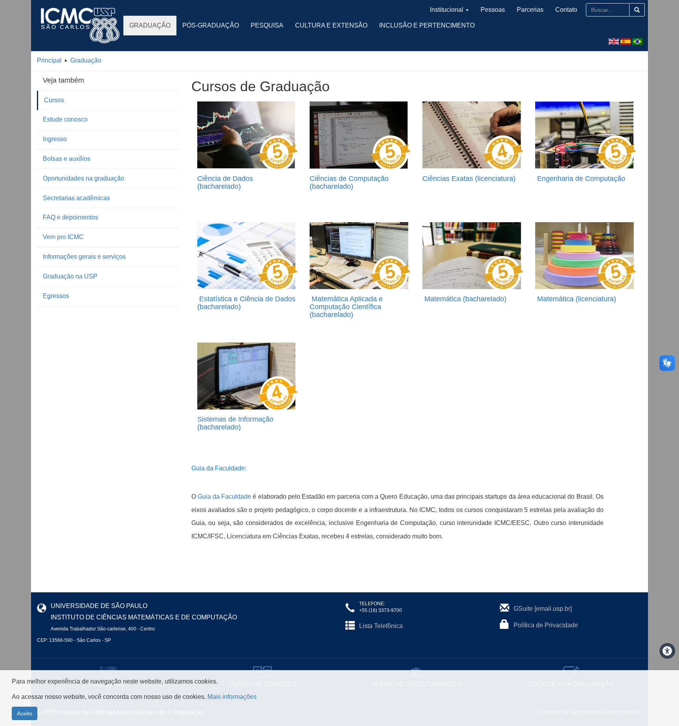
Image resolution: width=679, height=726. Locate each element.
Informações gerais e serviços (84, 256)
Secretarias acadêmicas (76, 198)
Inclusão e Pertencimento (427, 25)
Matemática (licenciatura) (576, 299)
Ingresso (55, 139)
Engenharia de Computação (581, 178)
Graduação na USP (70, 276)
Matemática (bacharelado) (465, 299)
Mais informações (232, 696)
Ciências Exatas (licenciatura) (469, 178)
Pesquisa (267, 25)
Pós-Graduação (210, 25)
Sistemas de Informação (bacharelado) (235, 423)
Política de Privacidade (546, 625)
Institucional (446, 9)
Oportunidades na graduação (83, 178)
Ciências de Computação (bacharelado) (349, 182)
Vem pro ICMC (63, 237)
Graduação (150, 25)
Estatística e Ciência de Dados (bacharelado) (246, 303)
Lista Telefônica (381, 626)
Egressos (56, 296)
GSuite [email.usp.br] (543, 608)
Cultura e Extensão (331, 25)
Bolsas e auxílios (66, 158)
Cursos (54, 100)
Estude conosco (65, 119)
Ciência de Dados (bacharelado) (225, 182)
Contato (566, 9)
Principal (49, 60)
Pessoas (493, 9)
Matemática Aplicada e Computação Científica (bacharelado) (346, 307)
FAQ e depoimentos (70, 217)
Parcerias (530, 9)
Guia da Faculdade (224, 496)
